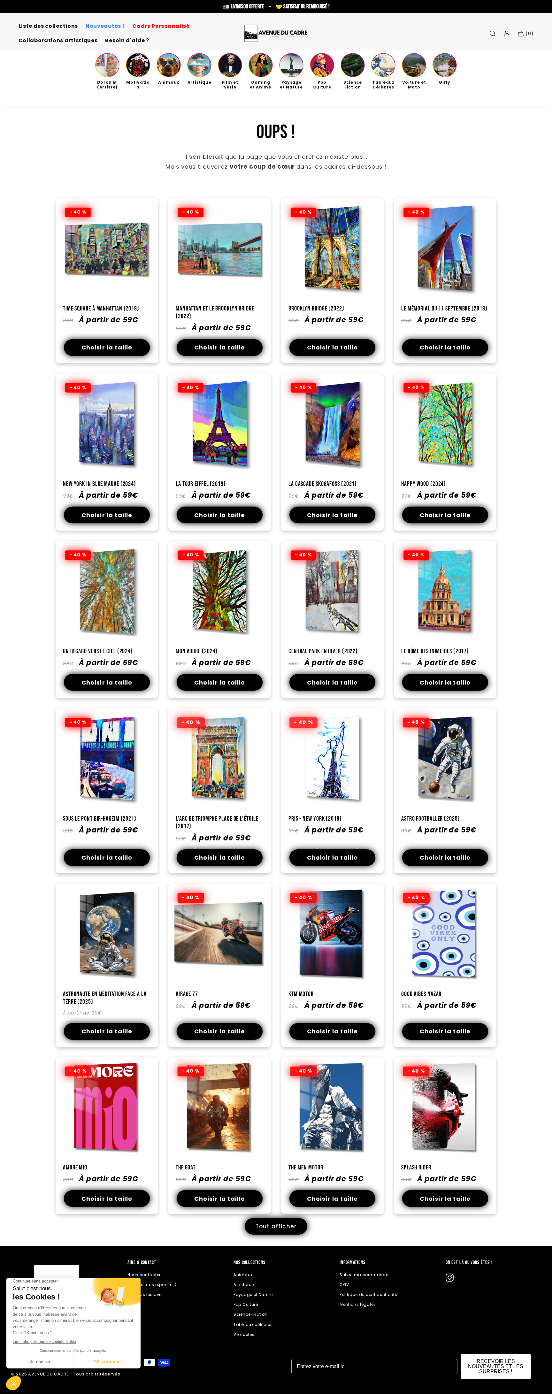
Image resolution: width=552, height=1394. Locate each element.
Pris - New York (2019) (315, 818)
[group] (107, 71)
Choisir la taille (107, 347)
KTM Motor (301, 994)
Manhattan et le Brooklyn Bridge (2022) (215, 312)
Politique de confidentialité (368, 1294)
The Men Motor (305, 1167)
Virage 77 (187, 994)
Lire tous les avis (145, 1294)
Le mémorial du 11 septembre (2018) (444, 308)
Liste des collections (48, 26)
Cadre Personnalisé (160, 26)
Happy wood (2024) (423, 483)
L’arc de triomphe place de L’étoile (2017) (217, 822)
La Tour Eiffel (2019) (201, 483)
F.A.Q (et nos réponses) (152, 1284)
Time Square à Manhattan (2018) (101, 308)
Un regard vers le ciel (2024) (98, 651)
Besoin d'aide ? (127, 40)
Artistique (244, 1284)
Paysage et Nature (253, 1294)
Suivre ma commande (364, 1274)
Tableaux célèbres (253, 1324)
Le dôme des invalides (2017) (435, 651)
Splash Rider (416, 1167)
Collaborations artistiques (58, 40)
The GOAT (185, 1167)
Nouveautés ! (105, 26)
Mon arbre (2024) (197, 651)
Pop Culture (246, 1304)
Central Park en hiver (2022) (323, 651)
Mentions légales (358, 1304)
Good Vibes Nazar (421, 994)
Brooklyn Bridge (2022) (316, 308)
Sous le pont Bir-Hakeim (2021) (99, 818)
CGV (344, 1284)
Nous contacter (144, 1274)
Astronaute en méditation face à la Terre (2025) (105, 998)
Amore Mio (75, 1167)
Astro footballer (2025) (430, 818)
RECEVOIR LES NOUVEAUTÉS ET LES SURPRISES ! (495, 1366)
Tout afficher (276, 1226)
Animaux (243, 1274)
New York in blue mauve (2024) (99, 483)
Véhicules (244, 1334)
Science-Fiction (250, 1314)
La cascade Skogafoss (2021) (322, 483)
